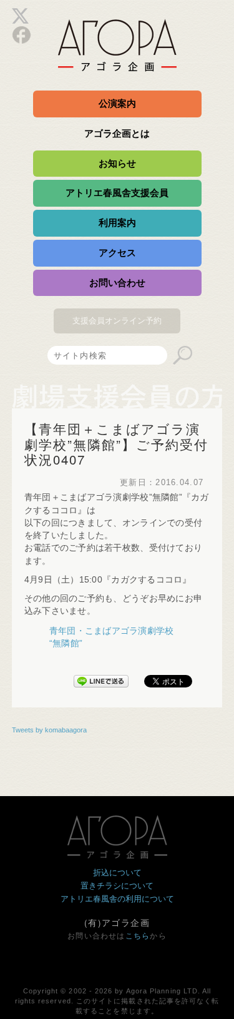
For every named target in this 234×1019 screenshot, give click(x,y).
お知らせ (117, 163)
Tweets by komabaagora (49, 730)
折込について (117, 872)
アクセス (117, 252)
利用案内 (117, 222)
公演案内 (117, 103)
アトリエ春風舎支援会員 (117, 192)
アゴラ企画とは (117, 133)
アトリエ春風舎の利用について (117, 898)
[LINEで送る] (101, 678)
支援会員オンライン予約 (117, 320)
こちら (137, 936)
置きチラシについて (117, 885)
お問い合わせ (117, 282)
